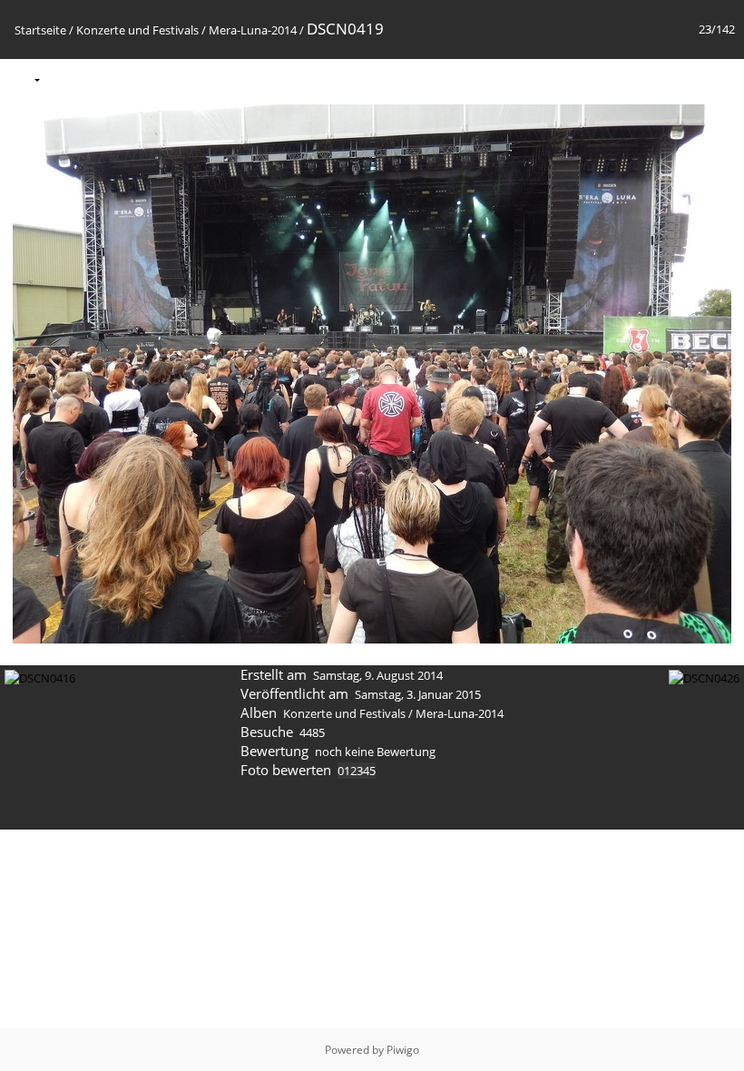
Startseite (40, 30)
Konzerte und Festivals (137, 30)
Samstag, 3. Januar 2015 (418, 694)
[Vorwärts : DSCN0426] (719, 78)
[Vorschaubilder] (643, 78)
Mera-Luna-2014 (253, 30)
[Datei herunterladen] (141, 78)
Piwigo (403, 1049)
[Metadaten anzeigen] (103, 78)
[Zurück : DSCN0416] (681, 78)
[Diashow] (65, 78)
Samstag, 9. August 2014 (378, 675)
